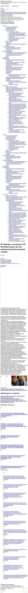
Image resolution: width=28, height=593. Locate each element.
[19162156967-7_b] (16, 385)
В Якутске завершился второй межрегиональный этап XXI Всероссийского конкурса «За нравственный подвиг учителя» (14, 486)
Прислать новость (5, 5)
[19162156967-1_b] (6, 385)
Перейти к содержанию (6, 1)
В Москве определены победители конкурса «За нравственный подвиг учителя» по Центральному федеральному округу (15, 504)
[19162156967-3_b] (11, 385)
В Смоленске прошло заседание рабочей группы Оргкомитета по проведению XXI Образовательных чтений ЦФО (14, 558)
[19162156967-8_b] (22, 385)
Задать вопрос (15, 5)
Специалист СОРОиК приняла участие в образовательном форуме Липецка (11, 436)
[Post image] (4, 412)
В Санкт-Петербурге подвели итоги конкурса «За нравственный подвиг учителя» (14, 550)
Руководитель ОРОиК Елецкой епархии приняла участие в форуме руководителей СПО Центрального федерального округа (14, 414)
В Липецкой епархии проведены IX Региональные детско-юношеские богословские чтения (13, 467)
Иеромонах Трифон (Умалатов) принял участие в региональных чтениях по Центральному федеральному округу (13, 457)
